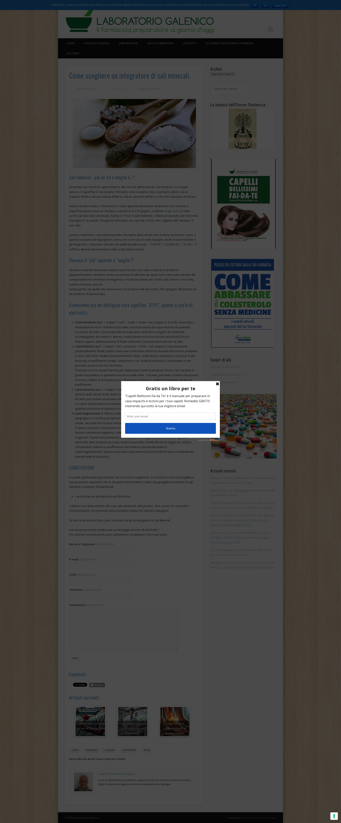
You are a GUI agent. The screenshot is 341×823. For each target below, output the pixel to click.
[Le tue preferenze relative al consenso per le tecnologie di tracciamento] (334, 816)
